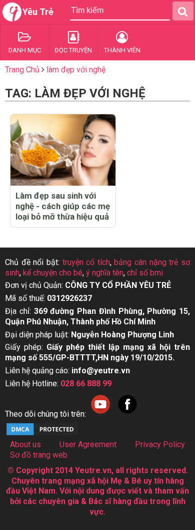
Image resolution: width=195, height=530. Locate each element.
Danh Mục (24, 50)
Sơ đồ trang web (39, 455)
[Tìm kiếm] (183, 10)
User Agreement (88, 444)
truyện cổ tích (86, 262)
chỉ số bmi (145, 272)
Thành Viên (122, 50)
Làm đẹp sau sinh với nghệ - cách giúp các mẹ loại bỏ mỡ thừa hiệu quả (63, 206)
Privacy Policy (160, 444)
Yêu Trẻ (38, 11)
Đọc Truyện (73, 50)
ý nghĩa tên (105, 272)
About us (25, 444)
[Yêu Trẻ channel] (100, 414)
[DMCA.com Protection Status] (42, 434)
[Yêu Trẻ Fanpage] (127, 414)
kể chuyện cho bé (52, 272)
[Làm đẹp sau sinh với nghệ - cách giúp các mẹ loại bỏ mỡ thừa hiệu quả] (63, 150)
